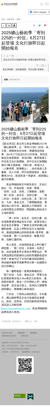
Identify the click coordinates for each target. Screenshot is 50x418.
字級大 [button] (14, 26)
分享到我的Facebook (34, 25)
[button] (44, 4)
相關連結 (33, 333)
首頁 (3, 19)
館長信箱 (24, 336)
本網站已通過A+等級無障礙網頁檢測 (20, 396)
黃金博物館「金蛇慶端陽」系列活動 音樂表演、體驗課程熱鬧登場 (25, 67)
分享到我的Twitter (39, 25)
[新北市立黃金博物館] (25, 4)
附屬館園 (21, 333)
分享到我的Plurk (45, 25)
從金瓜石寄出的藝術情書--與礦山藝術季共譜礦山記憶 (26, 57)
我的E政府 (30, 397)
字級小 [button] (4, 26)
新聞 (18, 19)
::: (0, 11)
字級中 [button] (9, 26)
